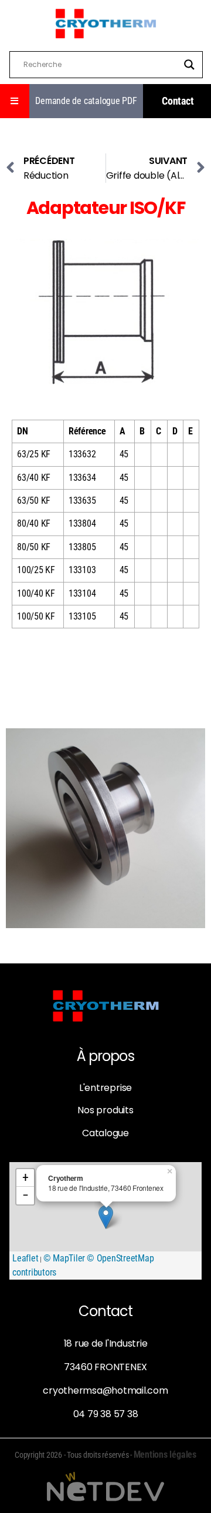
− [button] (25, 1195)
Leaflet (25, 1258)
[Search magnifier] (189, 64)
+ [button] (25, 1177)
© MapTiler (64, 1258)
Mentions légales (165, 1454)
